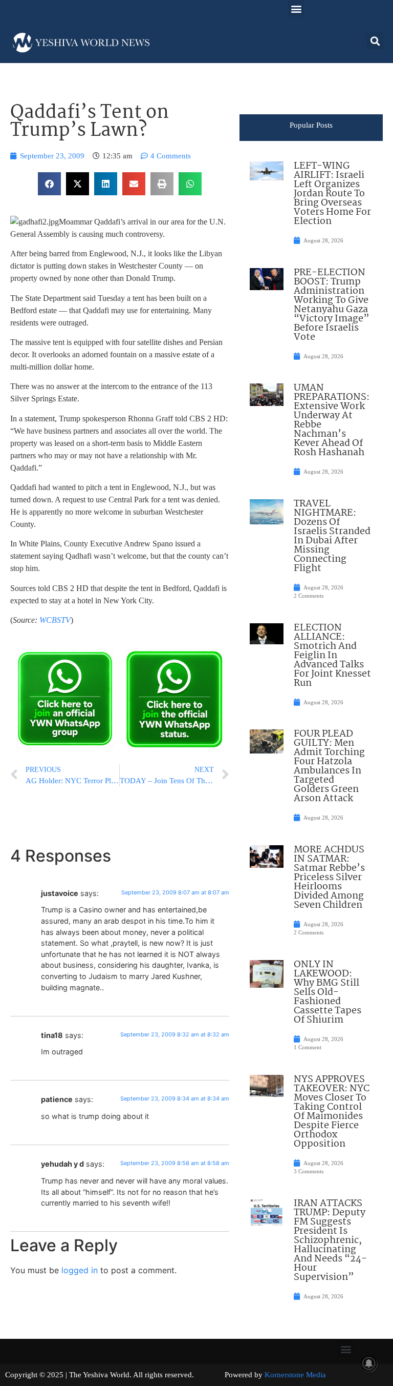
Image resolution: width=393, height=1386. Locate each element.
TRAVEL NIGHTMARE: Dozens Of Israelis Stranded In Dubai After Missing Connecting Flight (332, 536)
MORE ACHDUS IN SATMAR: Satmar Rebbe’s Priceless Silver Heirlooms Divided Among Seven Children (329, 877)
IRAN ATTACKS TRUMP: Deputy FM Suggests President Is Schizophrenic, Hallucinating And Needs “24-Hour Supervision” (330, 1240)
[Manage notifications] (369, 1363)
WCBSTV (55, 620)
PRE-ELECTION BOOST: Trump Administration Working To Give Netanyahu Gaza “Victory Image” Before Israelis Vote (331, 305)
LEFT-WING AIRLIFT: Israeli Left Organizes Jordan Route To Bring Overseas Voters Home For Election (332, 193)
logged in (79, 1270)
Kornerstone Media (295, 1375)
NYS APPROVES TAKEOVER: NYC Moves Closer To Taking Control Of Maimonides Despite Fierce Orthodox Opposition (331, 1112)
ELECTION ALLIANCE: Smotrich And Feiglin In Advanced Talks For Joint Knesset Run (332, 655)
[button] (296, 8)
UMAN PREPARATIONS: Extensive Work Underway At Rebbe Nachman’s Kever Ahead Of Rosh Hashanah (331, 420)
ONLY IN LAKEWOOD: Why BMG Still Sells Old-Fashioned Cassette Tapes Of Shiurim (327, 992)
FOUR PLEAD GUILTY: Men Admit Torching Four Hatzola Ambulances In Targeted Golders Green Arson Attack (329, 766)
